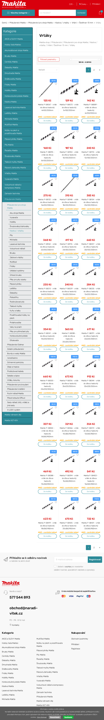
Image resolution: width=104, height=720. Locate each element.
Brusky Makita (10, 56)
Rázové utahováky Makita (15, 167)
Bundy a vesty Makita (16, 353)
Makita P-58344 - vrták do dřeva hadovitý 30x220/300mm (90, 383)
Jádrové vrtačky (16, 257)
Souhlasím (68, 717)
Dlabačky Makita (11, 67)
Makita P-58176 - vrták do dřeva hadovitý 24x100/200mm (69, 247)
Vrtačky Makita (11, 173)
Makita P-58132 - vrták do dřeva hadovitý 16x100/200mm (47, 202)
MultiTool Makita (11, 124)
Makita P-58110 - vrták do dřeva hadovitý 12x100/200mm (91, 155)
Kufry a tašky (15, 310)
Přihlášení (96, 4)
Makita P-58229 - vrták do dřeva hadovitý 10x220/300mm (69, 291)
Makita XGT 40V (11, 420)
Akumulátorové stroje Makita (16, 50)
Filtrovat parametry (48, 59)
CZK (71, 4)
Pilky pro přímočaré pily (19, 331)
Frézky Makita (10, 84)
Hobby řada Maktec (13, 45)
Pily (11, 235)
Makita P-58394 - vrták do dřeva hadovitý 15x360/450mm (69, 478)
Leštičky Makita (11, 113)
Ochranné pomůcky (15, 362)
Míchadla (13, 240)
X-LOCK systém (13, 410)
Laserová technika (17, 244)
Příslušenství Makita (18, 23)
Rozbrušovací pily (17, 302)
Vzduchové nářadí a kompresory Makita (13, 186)
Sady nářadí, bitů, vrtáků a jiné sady (18, 404)
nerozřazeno (12, 358)
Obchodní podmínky (79, 639)
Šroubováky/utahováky (19, 226)
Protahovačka (15, 322)
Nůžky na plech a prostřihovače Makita (13, 132)
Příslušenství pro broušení (17, 384)
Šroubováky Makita (12, 156)
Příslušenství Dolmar (15, 345)
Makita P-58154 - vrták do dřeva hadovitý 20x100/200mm (91, 202)
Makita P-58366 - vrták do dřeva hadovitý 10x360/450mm (69, 431)
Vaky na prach (16, 327)
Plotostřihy (14, 297)
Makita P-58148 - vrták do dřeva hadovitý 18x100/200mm (69, 202)
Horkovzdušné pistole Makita (16, 96)
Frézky (12, 266)
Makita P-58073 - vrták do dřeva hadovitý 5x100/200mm (69, 107)
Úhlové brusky (16, 275)
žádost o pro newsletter (70, 567)
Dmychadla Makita (12, 73)
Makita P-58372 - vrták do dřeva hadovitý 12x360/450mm (90, 431)
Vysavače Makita (12, 179)
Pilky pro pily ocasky (18, 279)
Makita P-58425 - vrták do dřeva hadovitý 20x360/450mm (69, 526)
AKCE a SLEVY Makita (14, 39)
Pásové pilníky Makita (13, 139)
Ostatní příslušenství (15, 349)
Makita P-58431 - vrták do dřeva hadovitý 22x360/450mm (91, 526)
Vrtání (74, 23)
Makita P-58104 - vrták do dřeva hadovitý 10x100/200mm (69, 155)
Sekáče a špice (13, 376)
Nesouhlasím (55, 717)
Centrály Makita (11, 62)
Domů (4, 23)
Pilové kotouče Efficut (16, 398)
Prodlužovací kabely (15, 371)
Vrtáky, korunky (13, 380)
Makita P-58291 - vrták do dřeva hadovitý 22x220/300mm (91, 336)
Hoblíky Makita (11, 90)
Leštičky (13, 288)
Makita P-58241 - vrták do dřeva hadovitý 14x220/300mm (47, 336)
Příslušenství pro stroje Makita (40, 23)
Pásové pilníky (15, 284)
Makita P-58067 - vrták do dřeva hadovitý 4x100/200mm (47, 107)
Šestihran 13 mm (86, 23)
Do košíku (47, 121)
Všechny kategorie (19, 13)
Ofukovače (14, 340)
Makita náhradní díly (13, 415)
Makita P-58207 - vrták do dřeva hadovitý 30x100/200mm (90, 247)
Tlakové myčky (16, 306)
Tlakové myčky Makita (14, 162)
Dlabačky (13, 293)
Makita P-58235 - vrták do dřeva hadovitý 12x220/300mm (90, 291)
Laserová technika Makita (15, 107)
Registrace (75, 649)
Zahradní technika (12, 193)
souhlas (68, 567)
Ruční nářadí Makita (15, 393)
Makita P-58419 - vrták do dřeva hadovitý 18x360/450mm (47, 526)
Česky (84, 4)
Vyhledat (81, 13)
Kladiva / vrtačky (62, 23)
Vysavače (14, 217)
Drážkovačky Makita (13, 79)
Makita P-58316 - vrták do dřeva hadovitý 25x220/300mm (69, 383)
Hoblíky (13, 222)
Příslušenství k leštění (16, 389)
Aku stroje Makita (17, 213)
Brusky (12, 253)
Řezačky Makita (11, 150)
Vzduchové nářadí (17, 248)
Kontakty (15, 625)
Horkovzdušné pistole (19, 336)
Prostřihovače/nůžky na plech (20, 316)
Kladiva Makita (10, 102)
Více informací (42, 717)
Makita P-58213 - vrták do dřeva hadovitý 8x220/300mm (47, 291)
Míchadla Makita (11, 119)
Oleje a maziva (13, 367)
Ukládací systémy (17, 271)
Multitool (13, 262)
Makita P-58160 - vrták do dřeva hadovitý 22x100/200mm (47, 247)
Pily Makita (9, 145)
